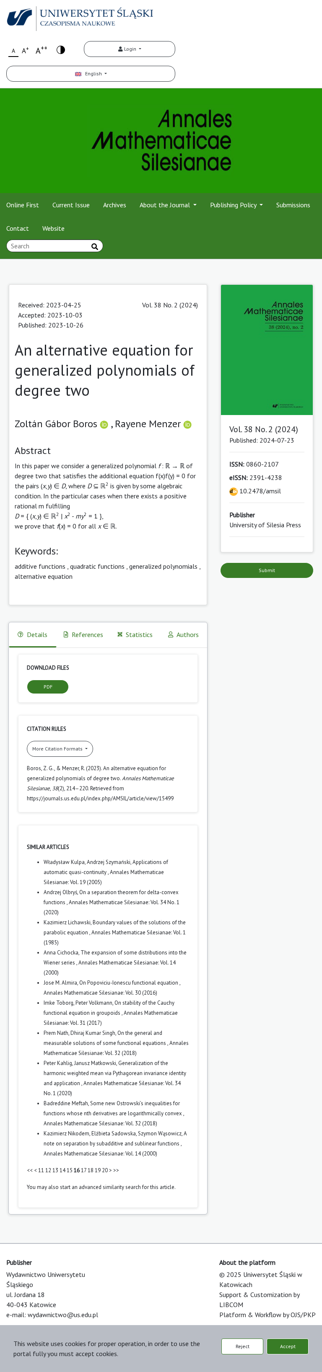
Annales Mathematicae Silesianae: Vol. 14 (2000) (100, 1153)
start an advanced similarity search (100, 1187)
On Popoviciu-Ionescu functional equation (129, 982)
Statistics (139, 634)
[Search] (94, 246)
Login (130, 49)
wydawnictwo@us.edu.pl (63, 1314)
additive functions (40, 566)
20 (105, 1170)
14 (62, 1170)
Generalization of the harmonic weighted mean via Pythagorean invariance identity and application (115, 1073)
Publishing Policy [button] (234, 205)
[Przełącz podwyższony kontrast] (61, 49)
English (92, 73)
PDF (48, 686)
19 (98, 1170)
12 (48, 1170)
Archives (114, 205)
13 (55, 1170)
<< (30, 1170)
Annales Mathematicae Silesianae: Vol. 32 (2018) (100, 1123)
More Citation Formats (58, 748)
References (87, 634)
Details (37, 634)
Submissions (293, 205)
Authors (188, 634)
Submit (267, 570)
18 (90, 1170)
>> (116, 1170)
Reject (242, 1346)
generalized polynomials (163, 566)
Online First (22, 205)
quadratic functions (97, 566)
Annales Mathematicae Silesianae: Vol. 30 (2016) (100, 992)
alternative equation (44, 576)
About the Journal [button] (166, 205)
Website (53, 228)
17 (83, 1170)
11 (41, 1170)
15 (70, 1170)
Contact (17, 228)
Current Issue (71, 205)
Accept (288, 1346)
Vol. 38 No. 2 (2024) (170, 305)
